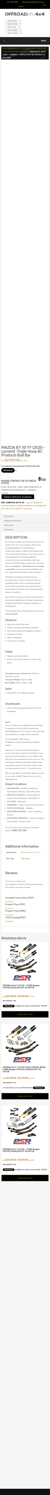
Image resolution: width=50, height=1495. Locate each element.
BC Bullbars (35, 502)
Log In (21, 6)
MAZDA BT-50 (30, 505)
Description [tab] (8, 516)
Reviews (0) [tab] (8, 525)
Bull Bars (12, 505)
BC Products (22, 51)
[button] (43, 40)
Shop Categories (23, 48)
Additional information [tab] (13, 521)
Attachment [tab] (9, 529)
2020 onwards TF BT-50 (30, 852)
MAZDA (20, 505)
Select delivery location (18, 496)
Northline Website (12, 827)
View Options (25, 1014)
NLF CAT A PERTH (14, 509)
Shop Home (8, 48)
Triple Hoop (27, 509)
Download (9, 901)
